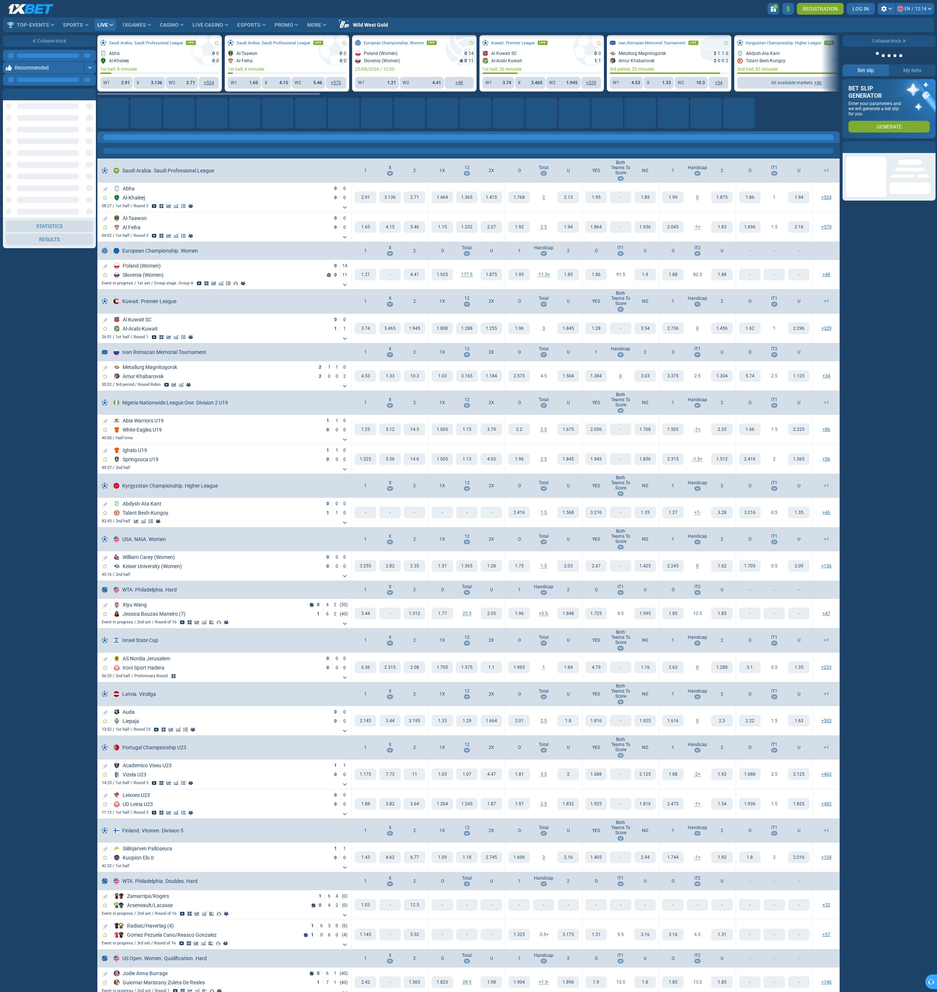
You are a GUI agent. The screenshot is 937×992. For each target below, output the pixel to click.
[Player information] (226, 622)
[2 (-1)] (722, 512)
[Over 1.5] (519, 512)
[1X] (442, 197)
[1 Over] (750, 197)
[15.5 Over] (596, 982)
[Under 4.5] (568, 376)
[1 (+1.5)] (519, 982)
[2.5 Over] (673, 376)
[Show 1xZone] (161, 206)
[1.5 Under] (799, 227)
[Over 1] (519, 667)
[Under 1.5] (568, 512)
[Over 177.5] (442, 274)
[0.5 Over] (750, 512)
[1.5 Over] (750, 227)
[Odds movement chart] (176, 206)
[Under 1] (568, 667)
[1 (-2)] (673, 774)
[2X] (491, 197)
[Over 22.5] (442, 613)
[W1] (365, 197)
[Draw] (211, 622)
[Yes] (596, 197)
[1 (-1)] (673, 227)
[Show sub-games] (345, 207)
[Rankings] (236, 283)
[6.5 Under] (722, 934)
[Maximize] (90, 68)
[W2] (414, 197)
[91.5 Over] (596, 274)
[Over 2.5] (519, 227)
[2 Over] (750, 459)
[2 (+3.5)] (568, 934)
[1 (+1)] (673, 512)
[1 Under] (799, 197)
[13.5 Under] (722, 982)
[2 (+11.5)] (568, 274)
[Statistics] (169, 206)
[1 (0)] (673, 197)
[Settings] (886, 9)
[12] (467, 197)
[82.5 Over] (673, 274)
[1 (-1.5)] (673, 459)
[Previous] (73, 92)
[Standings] (183, 206)
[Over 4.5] (519, 376)
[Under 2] (568, 197)
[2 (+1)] (722, 227)
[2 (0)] (722, 197)
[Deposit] (788, 9)
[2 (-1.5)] (568, 982)
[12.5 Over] (673, 613)
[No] (645, 197)
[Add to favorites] (216, 43)
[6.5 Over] (673, 934)
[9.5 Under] (645, 613)
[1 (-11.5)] (519, 274)
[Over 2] (519, 197)
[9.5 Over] (596, 613)
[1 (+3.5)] (519, 613)
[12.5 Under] (722, 613)
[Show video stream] (154, 206)
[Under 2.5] (568, 227)
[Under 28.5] (491, 982)
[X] (390, 197)
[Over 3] (519, 328)
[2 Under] (799, 459)
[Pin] (104, 189)
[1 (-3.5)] (519, 934)
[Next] (90, 92)
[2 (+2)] (722, 774)
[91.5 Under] (645, 274)
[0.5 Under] (799, 512)
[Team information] (191, 206)
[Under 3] (568, 328)
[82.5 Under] (722, 274)
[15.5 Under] (645, 982)
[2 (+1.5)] (722, 459)
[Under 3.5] (568, 774)
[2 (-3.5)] (568, 613)
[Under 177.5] (491, 274)
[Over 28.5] (442, 982)
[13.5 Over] (673, 982)
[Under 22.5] (491, 613)
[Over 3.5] (519, 774)
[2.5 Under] (722, 376)
